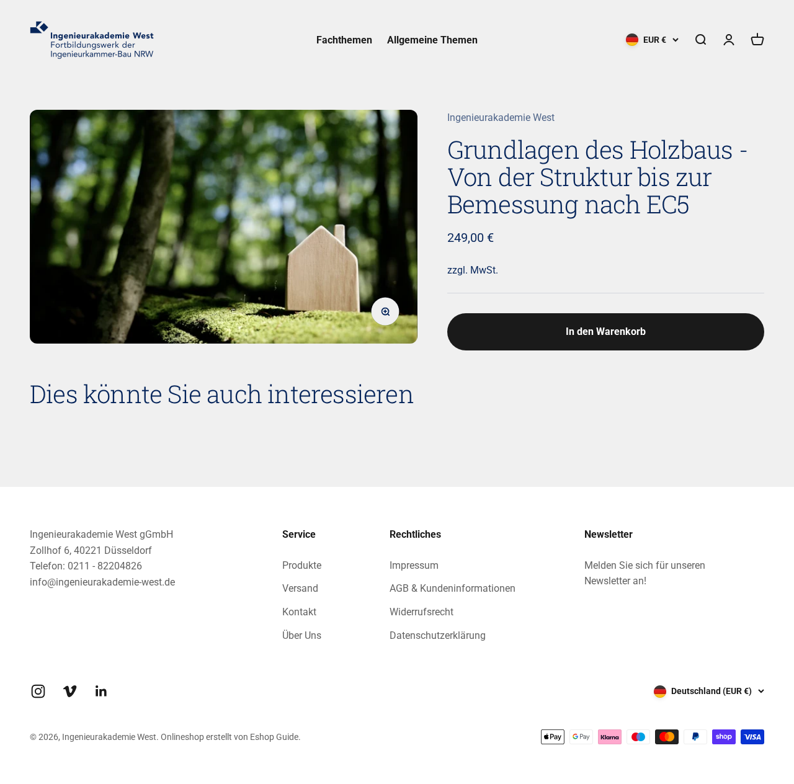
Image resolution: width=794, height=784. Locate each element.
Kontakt (299, 612)
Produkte (301, 565)
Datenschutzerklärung (438, 635)
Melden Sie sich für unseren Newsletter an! (644, 573)
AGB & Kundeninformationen (452, 588)
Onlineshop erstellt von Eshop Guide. (231, 737)
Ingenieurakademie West (501, 117)
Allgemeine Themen (432, 40)
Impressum (414, 565)
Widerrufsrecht (421, 612)
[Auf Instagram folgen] (38, 691)
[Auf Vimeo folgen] (69, 691)
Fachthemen (344, 40)
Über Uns (301, 635)
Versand (300, 588)
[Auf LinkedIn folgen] (101, 691)
